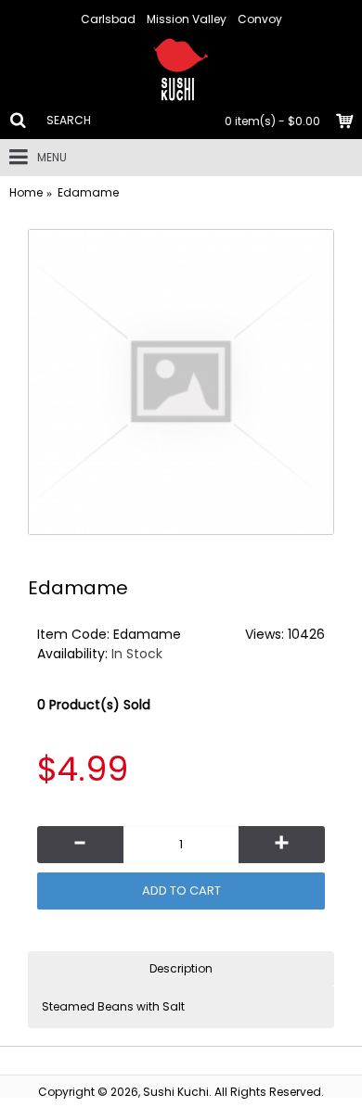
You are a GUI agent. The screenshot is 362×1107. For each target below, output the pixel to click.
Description (181, 968)
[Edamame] (181, 382)
